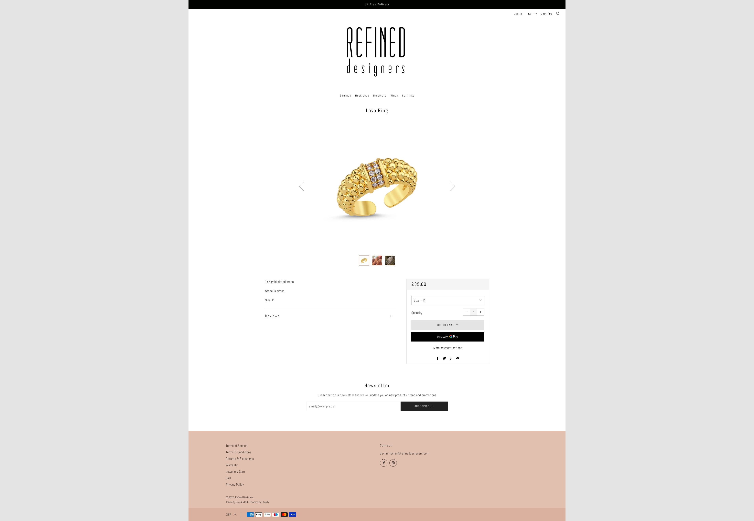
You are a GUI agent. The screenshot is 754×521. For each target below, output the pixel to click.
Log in (518, 13)
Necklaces (362, 95)
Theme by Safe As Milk (237, 502)
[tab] (364, 260)
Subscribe (422, 406)
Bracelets (379, 95)
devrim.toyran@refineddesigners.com (404, 453)
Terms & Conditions (238, 452)
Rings (394, 95)
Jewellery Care (235, 471)
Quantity (416, 313)
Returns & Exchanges (240, 458)
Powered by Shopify (259, 502)
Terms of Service (236, 446)
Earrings (345, 95)
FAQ (228, 478)
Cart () (546, 13)
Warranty (232, 465)
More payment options (447, 348)
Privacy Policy (235, 484)
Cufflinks (408, 95)
